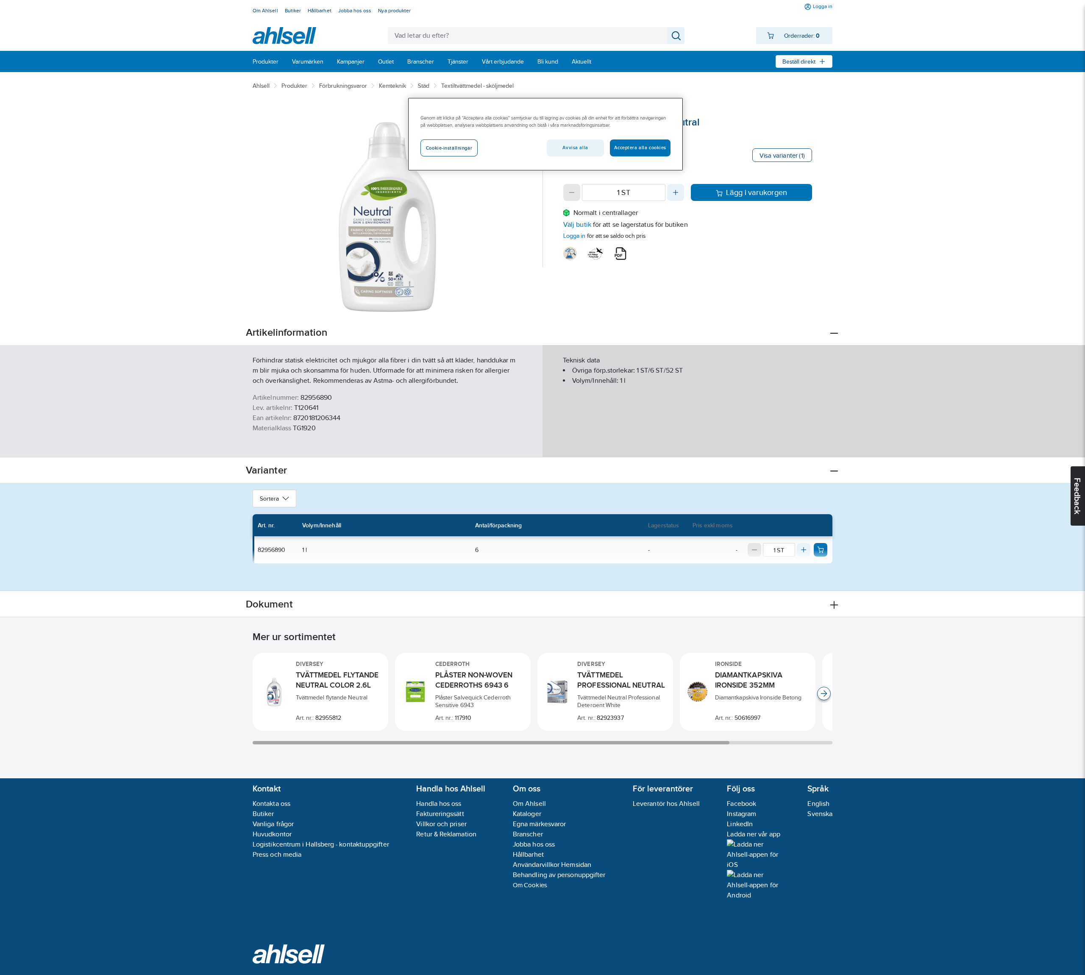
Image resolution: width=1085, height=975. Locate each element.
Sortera (269, 498)
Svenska (819, 814)
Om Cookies (530, 885)
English (818, 804)
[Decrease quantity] (571, 192)
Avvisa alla (575, 147)
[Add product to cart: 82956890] (820, 550)
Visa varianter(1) (782, 155)
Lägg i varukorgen (756, 192)
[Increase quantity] (675, 192)
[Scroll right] (824, 693)
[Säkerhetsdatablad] (570, 253)
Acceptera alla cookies (640, 147)
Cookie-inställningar (449, 147)
